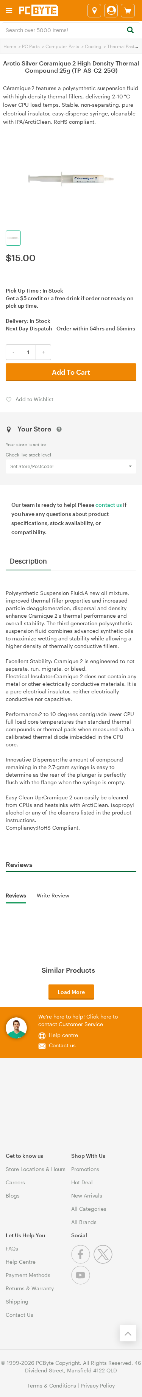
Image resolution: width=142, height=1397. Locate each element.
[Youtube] (81, 1282)
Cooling (93, 46)
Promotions (85, 1169)
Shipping (17, 1301)
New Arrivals (86, 1195)
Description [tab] (28, 560)
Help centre (63, 1035)
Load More (71, 992)
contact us (108, 504)
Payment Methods (28, 1275)
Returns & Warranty (30, 1288)
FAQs (12, 1248)
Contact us (62, 1045)
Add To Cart (71, 372)
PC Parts (31, 46)
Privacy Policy (98, 1385)
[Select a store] (94, 10)
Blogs (13, 1195)
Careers (15, 1182)
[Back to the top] (128, 1333)
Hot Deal (82, 1182)
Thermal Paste (122, 46)
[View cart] (128, 10)
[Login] (111, 10)
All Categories (88, 1208)
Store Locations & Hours (36, 1169)
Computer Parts (62, 46)
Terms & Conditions (51, 1385)
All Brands (84, 1222)
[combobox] (71, 29)
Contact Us (19, 1314)
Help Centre (21, 1261)
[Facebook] (82, 1261)
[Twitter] (104, 1261)
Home (9, 46)
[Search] (130, 30)
